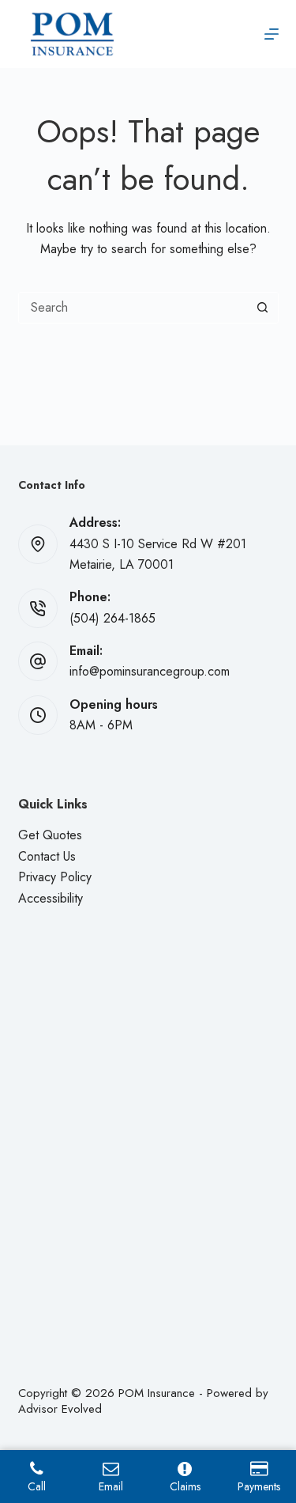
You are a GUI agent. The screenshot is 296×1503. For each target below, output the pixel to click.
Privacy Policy (55, 877)
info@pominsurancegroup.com (149, 671)
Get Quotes (50, 835)
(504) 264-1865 (112, 618)
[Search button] (263, 308)
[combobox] (133, 308)
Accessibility (50, 898)
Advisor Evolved (60, 1409)
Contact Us (47, 856)
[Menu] (271, 34)
